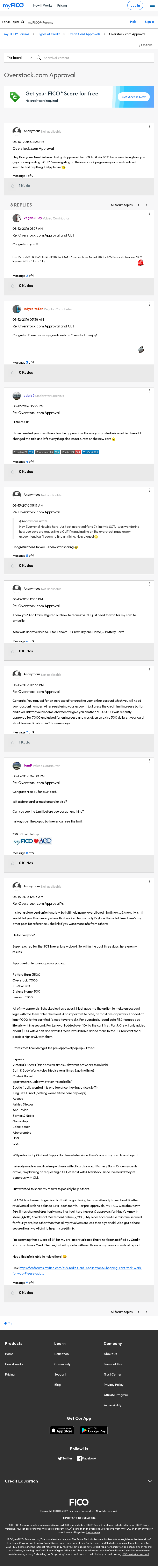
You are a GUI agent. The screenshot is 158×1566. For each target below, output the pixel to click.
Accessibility (112, 1405)
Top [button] (10, 1323)
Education (61, 1354)
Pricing (62, 5)
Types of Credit (49, 34)
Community (62, 1364)
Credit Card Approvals (84, 34)
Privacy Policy (113, 1385)
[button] (149, 125)
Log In (135, 5)
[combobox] (94, 58)
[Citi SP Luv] (139, 205)
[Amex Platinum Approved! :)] (146, 205)
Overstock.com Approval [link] (127, 34)
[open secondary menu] (152, 5)
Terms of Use (113, 1364)
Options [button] (146, 45)
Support (60, 1374)
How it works (14, 1364)
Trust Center (113, 1374)
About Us (110, 1354)
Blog (57, 1385)
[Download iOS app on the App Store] (62, 1430)
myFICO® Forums (40, 22)
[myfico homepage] (13, 4)
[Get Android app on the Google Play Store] (93, 1430)
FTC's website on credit (136, 1554)
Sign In (149, 22)
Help (133, 22)
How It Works (42, 5)
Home (9, 1354)
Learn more (93, 1532)
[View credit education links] (149, 1481)
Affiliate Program (116, 1395)
